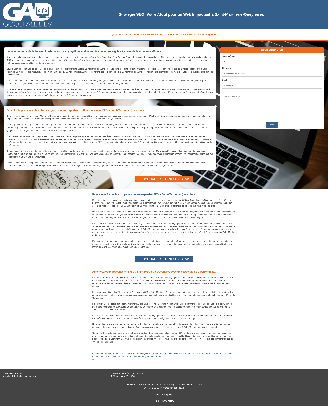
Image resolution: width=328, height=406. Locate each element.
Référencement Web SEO (123, 376)
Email (224, 80)
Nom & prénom (228, 56)
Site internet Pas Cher (13, 373)
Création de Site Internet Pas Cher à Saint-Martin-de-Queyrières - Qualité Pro (127, 354)
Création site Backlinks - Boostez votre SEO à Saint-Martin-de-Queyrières (198, 354)
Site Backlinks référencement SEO (127, 373)
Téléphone (226, 68)
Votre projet (227, 92)
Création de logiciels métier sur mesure (21, 376)
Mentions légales (164, 394)
